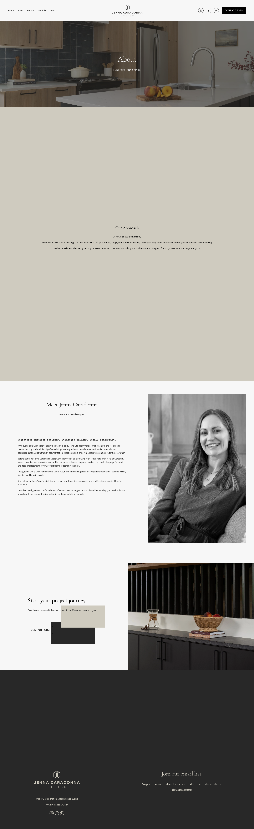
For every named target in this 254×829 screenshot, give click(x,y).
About (20, 10)
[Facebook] (208, 10)
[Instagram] (201, 10)
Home (11, 10)
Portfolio (42, 10)
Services (31, 10)
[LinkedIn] (216, 10)
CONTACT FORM (234, 10)
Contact (53, 10)
